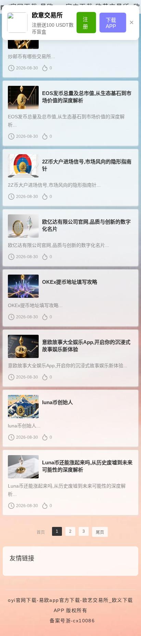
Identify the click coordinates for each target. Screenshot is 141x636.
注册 (85, 22)
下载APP (111, 23)
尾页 (100, 532)
